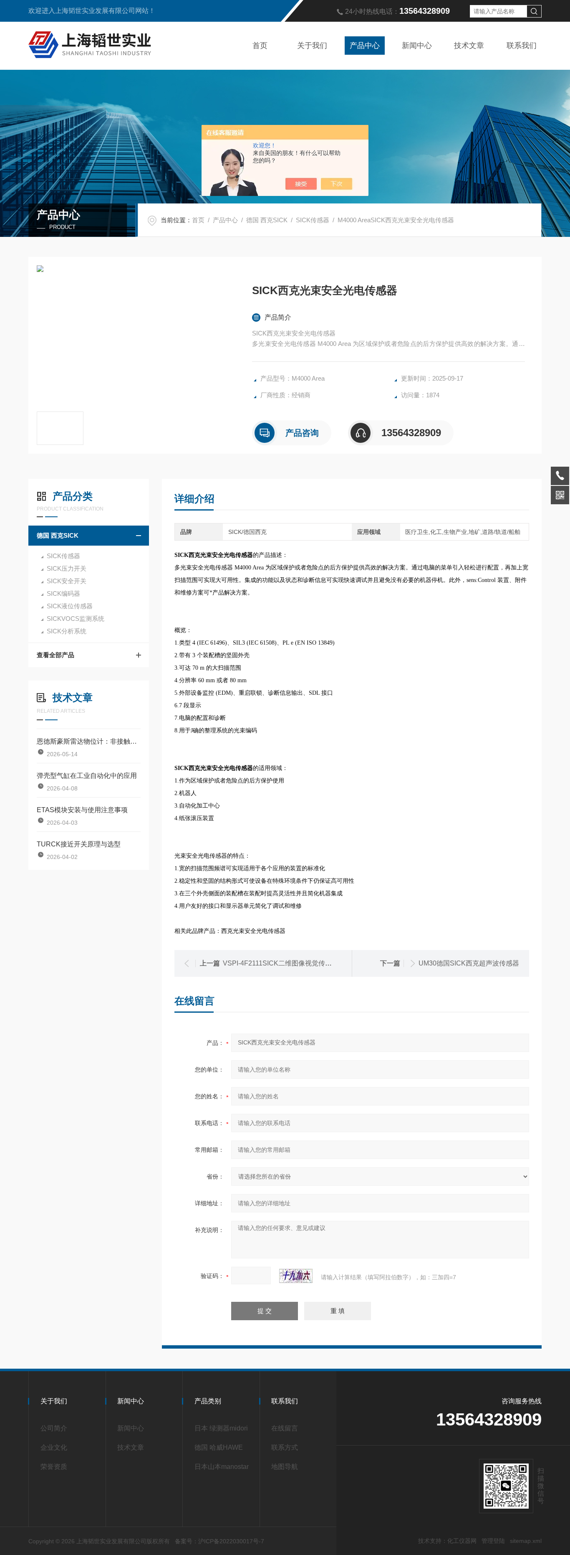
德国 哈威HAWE (218, 1447)
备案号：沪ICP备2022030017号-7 (219, 1541)
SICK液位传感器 (70, 606)
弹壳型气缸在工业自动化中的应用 (87, 775)
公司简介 (53, 1428)
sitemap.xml (526, 1540)
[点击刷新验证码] (296, 1276)
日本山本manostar (221, 1466)
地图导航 (284, 1466)
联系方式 (284, 1447)
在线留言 (284, 1428)
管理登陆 (493, 1540)
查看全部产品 (55, 654)
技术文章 (469, 45)
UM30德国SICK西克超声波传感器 (469, 963)
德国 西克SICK (267, 220)
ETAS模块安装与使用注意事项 (82, 809)
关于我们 (312, 45)
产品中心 (365, 45)
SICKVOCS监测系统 (75, 618)
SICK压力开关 (66, 568)
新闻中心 (417, 45)
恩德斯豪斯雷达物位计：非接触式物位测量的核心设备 (89, 741)
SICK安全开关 (66, 580)
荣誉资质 (53, 1466)
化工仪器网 (462, 1540)
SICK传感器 (312, 220)
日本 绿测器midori (221, 1428)
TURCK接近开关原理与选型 (79, 844)
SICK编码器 (63, 593)
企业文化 (53, 1447)
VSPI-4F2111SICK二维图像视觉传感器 (280, 963)
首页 (259, 45)
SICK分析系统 (66, 631)
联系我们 (522, 45)
